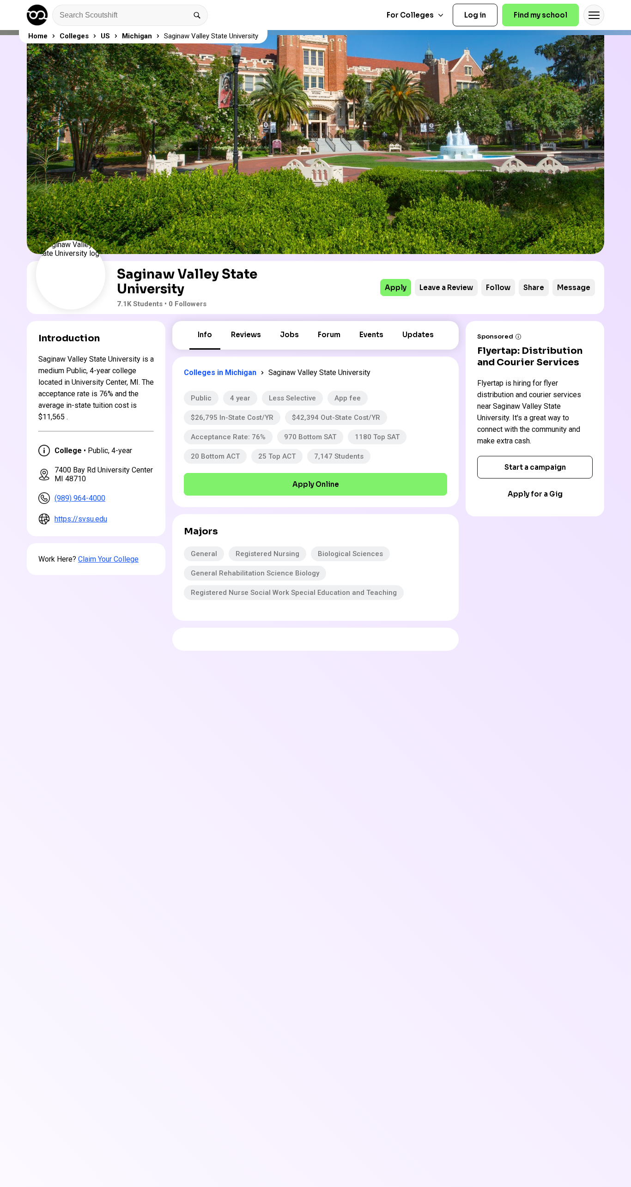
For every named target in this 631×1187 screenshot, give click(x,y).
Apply (396, 287)
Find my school (540, 15)
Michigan (137, 36)
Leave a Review (446, 287)
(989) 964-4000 (80, 498)
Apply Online (315, 484)
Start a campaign (535, 467)
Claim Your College (108, 559)
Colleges (74, 36)
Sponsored (495, 336)
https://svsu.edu (81, 519)
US (105, 36)
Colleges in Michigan (220, 372)
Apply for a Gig (535, 494)
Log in (475, 15)
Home (38, 36)
